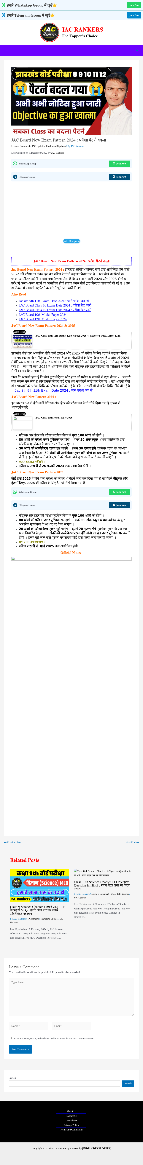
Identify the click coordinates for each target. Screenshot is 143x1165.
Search (12, 1078)
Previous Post (12, 842)
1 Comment (33, 918)
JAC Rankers (57, 152)
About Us (71, 1111)
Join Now (134, 5)
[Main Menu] (7, 50)
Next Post (132, 842)
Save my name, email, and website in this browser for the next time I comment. (54, 1038)
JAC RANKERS (82, 29)
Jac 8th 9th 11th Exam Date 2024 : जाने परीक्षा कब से (54, 300)
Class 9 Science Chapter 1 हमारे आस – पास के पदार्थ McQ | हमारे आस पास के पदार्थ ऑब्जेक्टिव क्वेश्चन (38, 910)
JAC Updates (38, 146)
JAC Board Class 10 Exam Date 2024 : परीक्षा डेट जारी (55, 305)
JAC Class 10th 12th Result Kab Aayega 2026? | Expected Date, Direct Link (78, 335)
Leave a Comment (20, 146)
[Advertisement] (71, 211)
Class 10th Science (120, 893)
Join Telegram (71, 241)
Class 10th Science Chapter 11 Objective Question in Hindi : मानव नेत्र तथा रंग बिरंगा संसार (102, 885)
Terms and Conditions (71, 1129)
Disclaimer (71, 1120)
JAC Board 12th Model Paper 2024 (43, 319)
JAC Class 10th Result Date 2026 (54, 417)
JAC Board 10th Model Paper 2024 (43, 314)
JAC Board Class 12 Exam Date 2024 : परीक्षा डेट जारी (55, 309)
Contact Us (71, 1116)
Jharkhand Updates (56, 146)
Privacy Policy (71, 1125)
